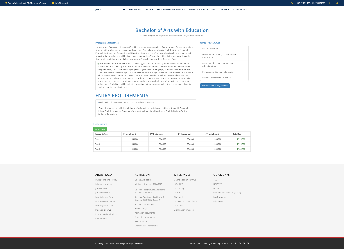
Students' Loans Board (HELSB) (227, 192)
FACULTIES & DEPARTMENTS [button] (170, 9)
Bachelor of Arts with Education (216, 77)
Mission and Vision (103, 184)
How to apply (140, 208)
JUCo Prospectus (102, 192)
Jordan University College (113, 243)
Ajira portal (218, 201)
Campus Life (101, 218)
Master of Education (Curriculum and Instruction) (219, 56)
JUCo (98, 9)
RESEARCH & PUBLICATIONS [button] (201, 9)
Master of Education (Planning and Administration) (218, 64)
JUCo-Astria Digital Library (185, 201)
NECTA (216, 188)
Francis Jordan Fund (104, 197)
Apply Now (100, 129)
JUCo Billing (179, 188)
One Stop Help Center (105, 201)
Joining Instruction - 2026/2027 (148, 184)
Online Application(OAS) (185, 179)
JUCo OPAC (179, 205)
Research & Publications (106, 214)
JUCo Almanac (101, 188)
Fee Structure (141, 221)
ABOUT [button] (149, 9)
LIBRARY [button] (223, 9)
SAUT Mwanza (219, 197)
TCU (215, 179)
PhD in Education (210, 48)
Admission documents (145, 213)
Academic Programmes (145, 204)
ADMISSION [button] (134, 9)
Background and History (106, 179)
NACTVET (217, 184)
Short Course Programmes (146, 225)
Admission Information (145, 217)
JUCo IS (177, 192)
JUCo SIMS (178, 184)
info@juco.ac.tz (62, 3)
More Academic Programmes (215, 85)
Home (192, 243)
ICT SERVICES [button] (239, 9)
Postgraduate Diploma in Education (218, 72)
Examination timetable (184, 210)
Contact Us (227, 243)
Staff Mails (179, 197)
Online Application (143, 179)
